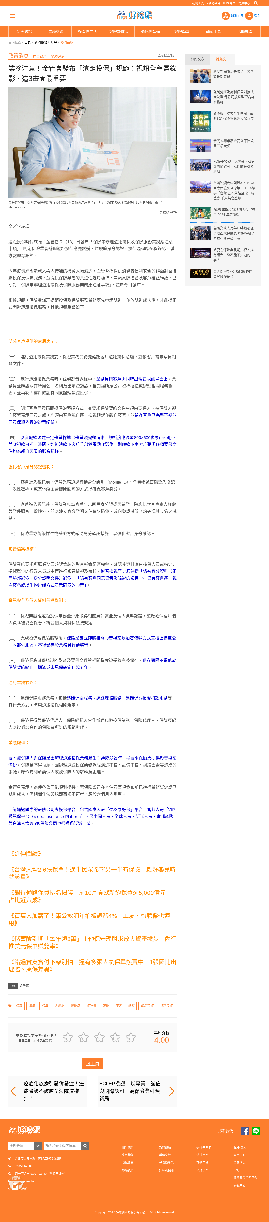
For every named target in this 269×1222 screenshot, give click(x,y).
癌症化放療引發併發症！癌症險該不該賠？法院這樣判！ (54, 1091)
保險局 (91, 1006)
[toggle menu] (12, 16)
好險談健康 (166, 1170)
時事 (54, 42)
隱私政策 (128, 1162)
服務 (105, 1006)
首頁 (28, 42)
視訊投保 (166, 1006)
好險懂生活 (166, 1162)
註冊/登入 (240, 1147)
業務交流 (165, 1155)
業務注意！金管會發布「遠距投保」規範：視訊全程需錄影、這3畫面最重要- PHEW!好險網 (134, 15)
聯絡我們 (128, 1170)
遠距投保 (147, 1006)
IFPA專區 (229, 3)
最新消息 (239, 1162)
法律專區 (202, 1155)
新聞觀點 (40, 42)
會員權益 (128, 1155)
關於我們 (128, 1147)
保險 (19, 1006)
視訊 (118, 1006)
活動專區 (202, 1170)
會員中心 (244, 3)
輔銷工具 (198, 3)
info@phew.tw (24, 1181)
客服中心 (239, 1185)
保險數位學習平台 (245, 1177)
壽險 (32, 1006)
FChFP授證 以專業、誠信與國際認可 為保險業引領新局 (130, 1091)
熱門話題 (67, 42)
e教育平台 (213, 3)
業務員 (75, 1006)
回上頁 (92, 1063)
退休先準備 (203, 1147)
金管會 (59, 1006)
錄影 (131, 1006)
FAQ (237, 1170)
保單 (45, 1006)
